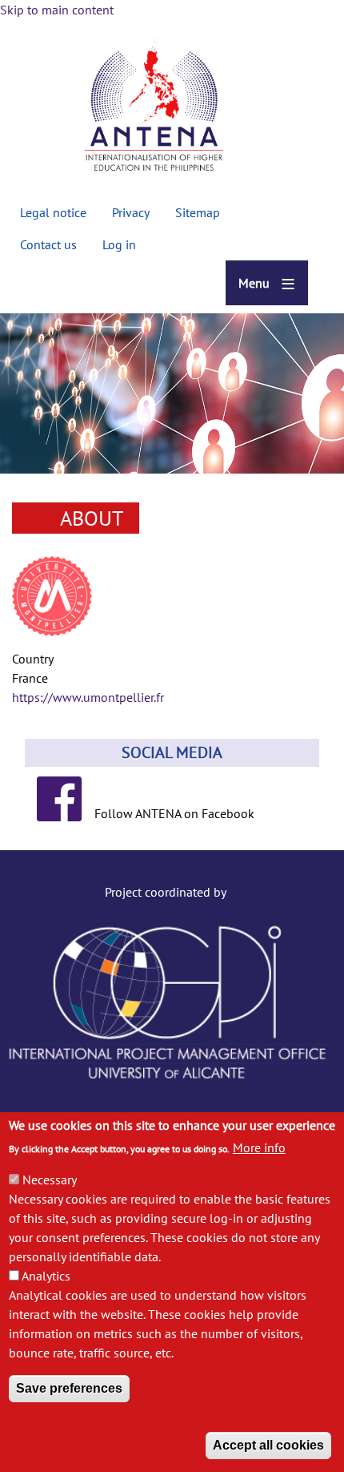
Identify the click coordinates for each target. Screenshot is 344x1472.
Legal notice (53, 212)
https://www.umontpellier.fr (88, 697)
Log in (119, 244)
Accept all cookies (268, 1445)
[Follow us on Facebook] (65, 813)
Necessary (49, 1180)
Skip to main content (57, 10)
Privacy (131, 212)
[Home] (154, 107)
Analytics (46, 1276)
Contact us (48, 244)
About (91, 518)
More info (259, 1147)
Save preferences (69, 1388)
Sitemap (197, 212)
